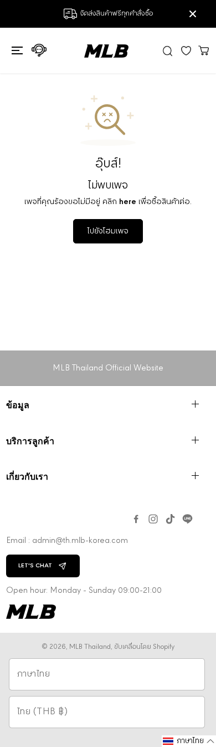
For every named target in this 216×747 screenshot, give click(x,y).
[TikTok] (170, 519)
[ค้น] (168, 51)
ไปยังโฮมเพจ (108, 231)
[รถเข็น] (203, 50)
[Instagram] (153, 519)
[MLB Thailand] (106, 51)
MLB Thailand (90, 647)
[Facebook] (136, 519)
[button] (15, 50)
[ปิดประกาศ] (193, 14)
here (127, 202)
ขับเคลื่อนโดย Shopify (144, 647)
